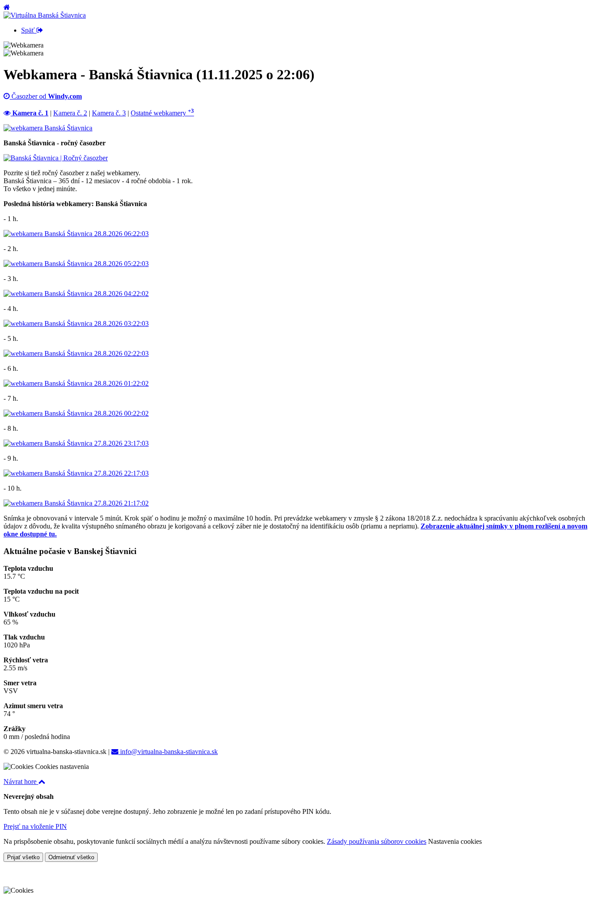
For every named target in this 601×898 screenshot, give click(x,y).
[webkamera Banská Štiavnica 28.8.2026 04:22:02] (76, 293)
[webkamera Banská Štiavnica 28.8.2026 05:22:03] (76, 263)
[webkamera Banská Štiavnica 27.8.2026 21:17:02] (76, 503)
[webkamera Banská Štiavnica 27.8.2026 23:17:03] (76, 443)
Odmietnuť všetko (71, 857)
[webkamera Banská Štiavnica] (48, 128)
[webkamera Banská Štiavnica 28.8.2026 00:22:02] (76, 413)
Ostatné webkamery (162, 113)
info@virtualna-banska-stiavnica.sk (168, 751)
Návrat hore (21, 781)
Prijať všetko (23, 857)
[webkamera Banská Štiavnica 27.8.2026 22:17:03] (76, 473)
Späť (29, 30)
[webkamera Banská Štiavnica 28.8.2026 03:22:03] (76, 323)
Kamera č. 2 (70, 113)
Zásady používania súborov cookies (376, 841)
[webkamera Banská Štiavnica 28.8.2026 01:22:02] (76, 383)
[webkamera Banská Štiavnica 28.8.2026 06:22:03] (76, 233)
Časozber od (46, 96)
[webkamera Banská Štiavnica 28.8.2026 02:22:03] (76, 353)
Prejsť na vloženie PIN (35, 826)
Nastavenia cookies (455, 841)
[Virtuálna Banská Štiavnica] (45, 15)
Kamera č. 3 (109, 113)
